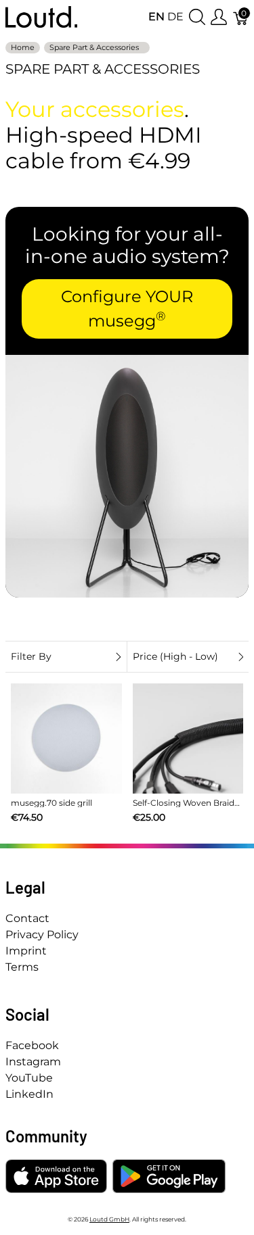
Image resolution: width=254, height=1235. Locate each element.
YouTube (29, 1077)
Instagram (33, 1061)
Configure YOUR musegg (127, 309)
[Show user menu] (219, 17)
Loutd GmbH (109, 1219)
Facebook (32, 1045)
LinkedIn (29, 1094)
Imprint (26, 950)
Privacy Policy (42, 934)
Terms (22, 967)
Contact (27, 918)
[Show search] (197, 17)
